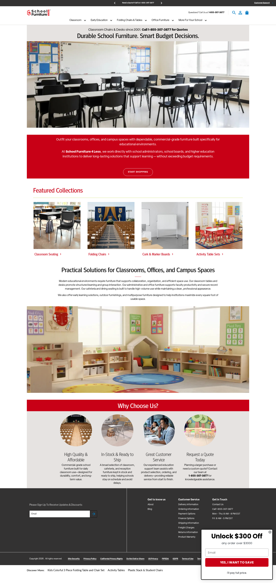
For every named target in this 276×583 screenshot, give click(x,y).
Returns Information (188, 532)
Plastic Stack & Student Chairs (145, 570)
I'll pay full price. (237, 573)
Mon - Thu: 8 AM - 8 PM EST (226, 514)
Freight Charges (186, 528)
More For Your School (190, 20)
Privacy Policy (90, 559)
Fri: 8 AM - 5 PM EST (222, 518)
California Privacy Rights (111, 559)
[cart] (247, 14)
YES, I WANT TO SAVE (237, 562)
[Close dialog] (270, 532)
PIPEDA (165, 559)
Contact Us (217, 504)
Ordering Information (188, 509)
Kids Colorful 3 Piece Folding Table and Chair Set (76, 570)
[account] (240, 13)
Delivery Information (188, 504)
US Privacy (153, 559)
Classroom (75, 20)
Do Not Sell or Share (135, 559)
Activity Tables (116, 570)
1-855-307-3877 (216, 13)
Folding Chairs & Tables (129, 20)
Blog (150, 509)
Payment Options (186, 514)
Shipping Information (188, 523)
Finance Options (186, 518)
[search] (234, 13)
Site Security (74, 559)
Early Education (99, 20)
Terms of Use (187, 559)
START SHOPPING (138, 172)
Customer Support (262, 3)
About (150, 504)
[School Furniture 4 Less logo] (39, 12)
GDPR (175, 559)
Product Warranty (186, 537)
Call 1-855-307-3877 (222, 509)
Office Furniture (160, 20)
